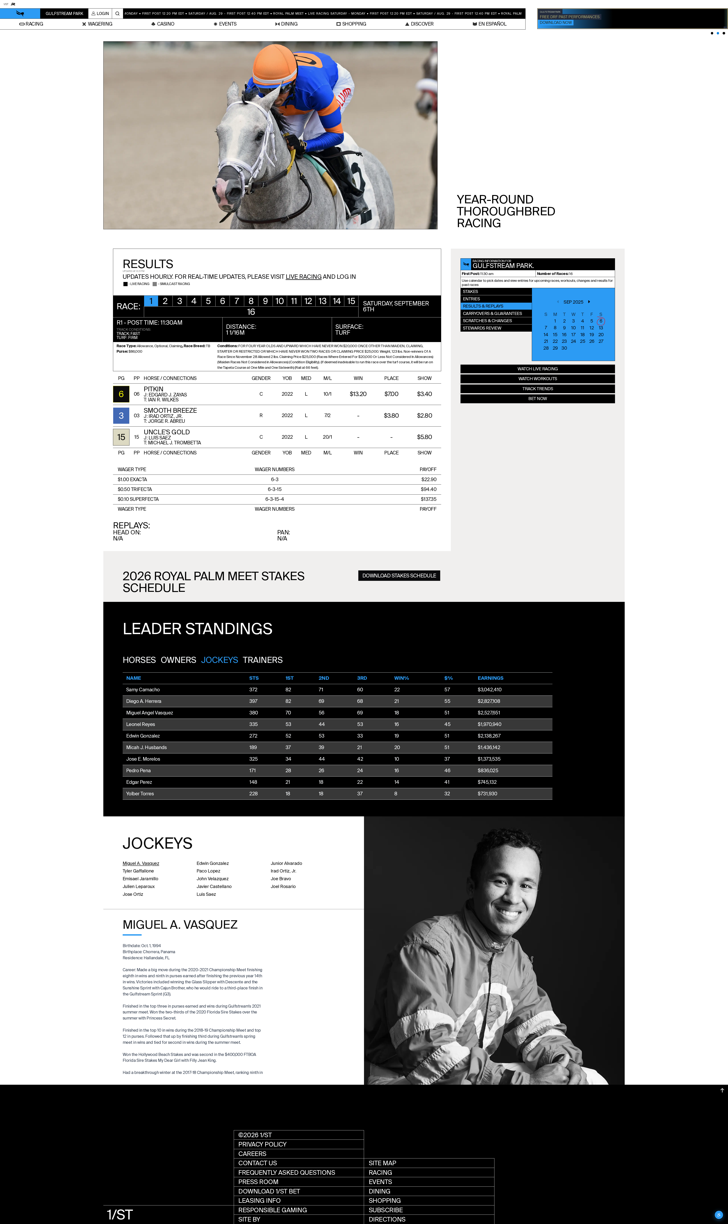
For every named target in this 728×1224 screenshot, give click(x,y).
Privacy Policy (262, 1144)
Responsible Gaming (272, 1210)
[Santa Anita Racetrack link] (13, 4)
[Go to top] (722, 1090)
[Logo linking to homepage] (20, 13)
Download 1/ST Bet (269, 1191)
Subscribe (386, 1210)
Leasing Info (259, 1200)
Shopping (385, 1200)
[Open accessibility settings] (718, 1214)
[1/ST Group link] (6, 4)
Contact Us (257, 1163)
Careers (252, 1153)
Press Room (258, 1182)
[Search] (117, 13)
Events (380, 1182)
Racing (380, 1172)
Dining (380, 1191)
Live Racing (304, 277)
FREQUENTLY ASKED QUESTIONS (286, 1172)
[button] (151, 301)
